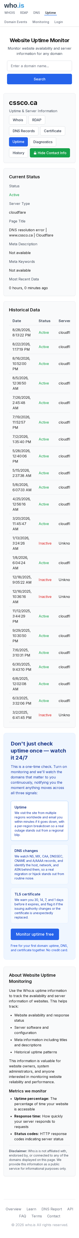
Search (39, 79)
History (18, 153)
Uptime (50, 12)
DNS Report (51, 1209)
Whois (18, 120)
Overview (13, 1209)
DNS (36, 12)
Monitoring (40, 22)
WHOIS (9, 12)
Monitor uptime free (35, 934)
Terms (36, 1216)
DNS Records (24, 131)
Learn (31, 1209)
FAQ (22, 1216)
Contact (53, 1216)
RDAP (24, 12)
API (70, 1209)
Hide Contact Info (52, 153)
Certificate (52, 131)
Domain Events (15, 22)
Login (58, 22)
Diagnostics (42, 142)
